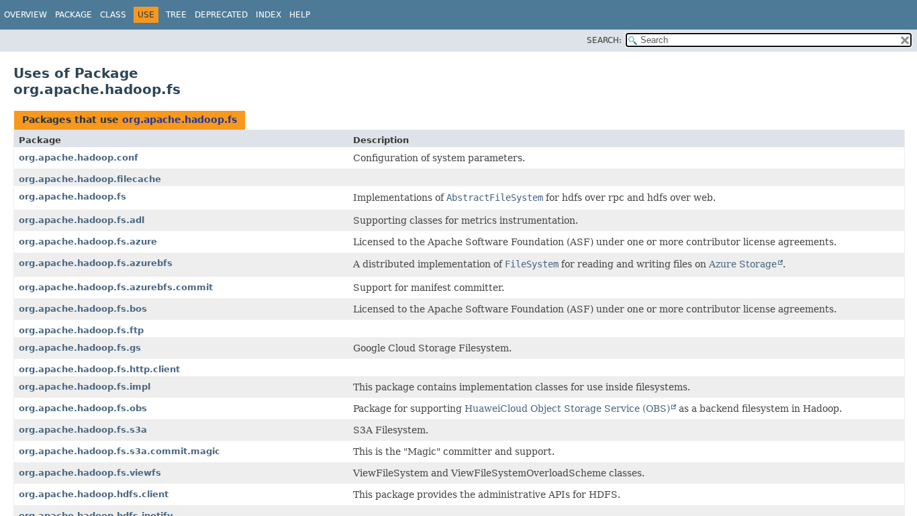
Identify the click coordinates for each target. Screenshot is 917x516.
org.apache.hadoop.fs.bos (83, 309)
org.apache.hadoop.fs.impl (84, 387)
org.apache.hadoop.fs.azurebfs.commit (116, 287)
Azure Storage (743, 264)
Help (299, 14)
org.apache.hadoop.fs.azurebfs (96, 263)
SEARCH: (604, 40)
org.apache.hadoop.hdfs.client (93, 494)
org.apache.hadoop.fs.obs (83, 408)
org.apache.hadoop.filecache (90, 179)
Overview (25, 14)
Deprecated (221, 14)
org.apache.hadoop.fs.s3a (83, 430)
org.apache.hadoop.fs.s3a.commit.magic (119, 451)
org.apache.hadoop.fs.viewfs (90, 473)
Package (73, 14)
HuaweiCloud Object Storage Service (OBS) (567, 408)
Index (268, 14)
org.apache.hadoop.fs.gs (80, 348)
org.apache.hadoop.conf (78, 158)
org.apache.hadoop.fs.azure (88, 241)
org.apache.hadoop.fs (179, 119)
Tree (176, 14)
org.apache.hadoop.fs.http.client (99, 369)
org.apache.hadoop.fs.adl (81, 220)
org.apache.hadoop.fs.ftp (81, 330)
